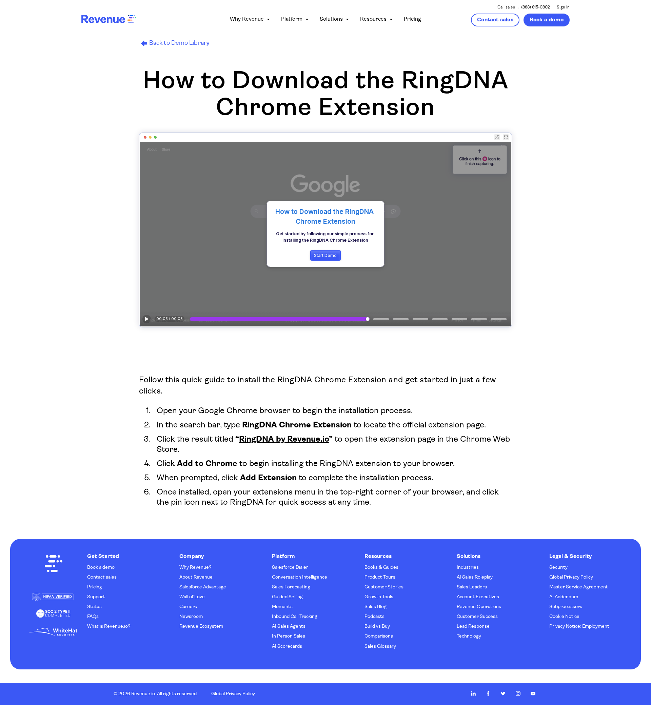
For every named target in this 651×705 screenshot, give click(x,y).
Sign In (563, 7)
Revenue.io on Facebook (488, 693)
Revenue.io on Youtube (533, 693)
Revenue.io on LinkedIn (473, 693)
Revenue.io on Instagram (518, 693)
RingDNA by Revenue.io (284, 440)
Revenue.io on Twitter (503, 693)
